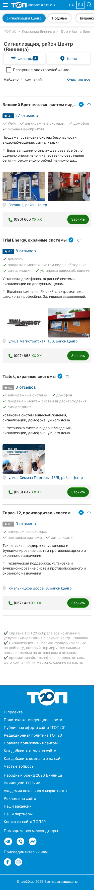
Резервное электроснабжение (41, 69)
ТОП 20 (10, 31)
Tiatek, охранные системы (29, 376)
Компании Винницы (38, 31)
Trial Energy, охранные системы (35, 240)
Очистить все (78, 79)
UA (71, 5)
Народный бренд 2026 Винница (33, 775)
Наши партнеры (18, 814)
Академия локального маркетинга (35, 790)
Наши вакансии (18, 806)
